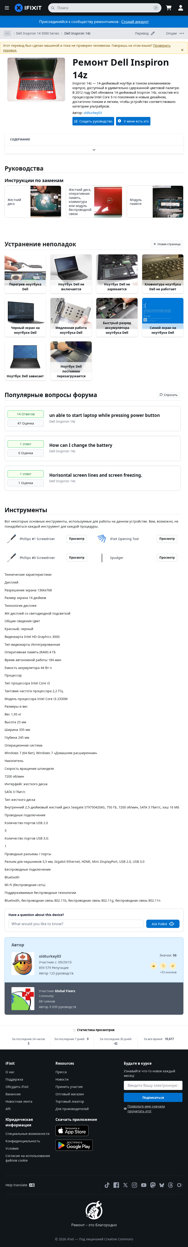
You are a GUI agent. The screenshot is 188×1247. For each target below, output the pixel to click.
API (8, 1109)
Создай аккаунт (135, 21)
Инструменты (26, 510)
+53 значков (168, 972)
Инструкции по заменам (34, 180)
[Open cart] (168, 7)
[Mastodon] (153, 1185)
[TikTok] (107, 1185)
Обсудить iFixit (17, 1086)
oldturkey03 (93, 112)
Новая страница (169, 244)
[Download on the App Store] (71, 1130)
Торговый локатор (69, 1101)
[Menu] (7, 8)
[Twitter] (125, 1185)
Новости (62, 1079)
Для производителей (72, 1109)
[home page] (28, 8)
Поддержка (14, 1079)
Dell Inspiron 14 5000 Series (37, 33)
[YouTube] (144, 1185)
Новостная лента (19, 1101)
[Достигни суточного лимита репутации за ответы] (153, 966)
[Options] (7, 33)
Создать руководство (95, 121)
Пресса (61, 1072)
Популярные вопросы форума (51, 395)
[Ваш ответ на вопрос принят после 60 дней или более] (163, 966)
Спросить (171, 395)
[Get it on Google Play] (74, 1145)
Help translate (16, 1185)
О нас (10, 1072)
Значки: (168, 955)
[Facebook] (116, 1185)
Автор (17, 945)
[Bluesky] (161, 1185)
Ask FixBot (159, 924)
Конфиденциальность (23, 1141)
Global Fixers (65, 991)
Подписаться (153, 1097)
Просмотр (76, 539)
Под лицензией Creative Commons (106, 1239)
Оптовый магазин (69, 1094)
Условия (12, 1148)
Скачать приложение (76, 1119)
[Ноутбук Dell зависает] (25, 356)
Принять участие (69, 1086)
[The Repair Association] (179, 1185)
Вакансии (13, 1094)
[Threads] (170, 1185)
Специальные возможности (28, 1133)
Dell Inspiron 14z (77, 33)
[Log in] (180, 7)
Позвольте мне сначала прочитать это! (146, 1108)
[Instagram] (134, 1185)
